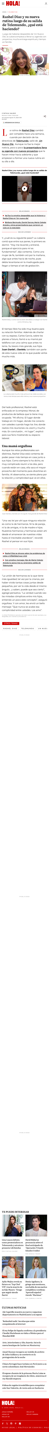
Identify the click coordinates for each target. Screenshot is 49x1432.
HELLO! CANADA (32, 1414)
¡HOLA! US (5, 1414)
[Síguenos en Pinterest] (16, 1423)
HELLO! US (30, 1412)
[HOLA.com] (24, 1403)
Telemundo (22, 141)
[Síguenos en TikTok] (20, 1423)
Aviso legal (9, 1427)
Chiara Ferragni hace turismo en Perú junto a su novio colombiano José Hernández (24, 1365)
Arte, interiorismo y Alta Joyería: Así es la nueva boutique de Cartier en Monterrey (21, 1343)
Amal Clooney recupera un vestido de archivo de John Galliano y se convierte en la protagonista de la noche (23, 1354)
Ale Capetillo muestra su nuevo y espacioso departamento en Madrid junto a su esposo (22, 1313)
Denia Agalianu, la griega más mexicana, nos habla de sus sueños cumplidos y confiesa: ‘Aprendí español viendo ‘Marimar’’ (36, 1288)
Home (4, 12)
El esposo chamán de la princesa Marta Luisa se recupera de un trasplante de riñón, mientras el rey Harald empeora (24, 1376)
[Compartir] (45, 116)
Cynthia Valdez (9, 113)
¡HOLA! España (7, 1412)
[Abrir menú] (3, 4)
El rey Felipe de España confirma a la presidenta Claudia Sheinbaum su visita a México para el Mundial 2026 (24, 1333)
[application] (24, 189)
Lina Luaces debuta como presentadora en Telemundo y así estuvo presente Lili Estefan (13, 1243)
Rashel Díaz (28, 130)
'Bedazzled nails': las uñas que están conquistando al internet (18, 1322)
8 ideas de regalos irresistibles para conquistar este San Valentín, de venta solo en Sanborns (23, 1386)
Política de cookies (30, 1427)
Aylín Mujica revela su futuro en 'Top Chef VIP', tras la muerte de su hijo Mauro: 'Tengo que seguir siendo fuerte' (12, 1288)
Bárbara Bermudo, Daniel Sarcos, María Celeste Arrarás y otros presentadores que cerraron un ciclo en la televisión (24, 225)
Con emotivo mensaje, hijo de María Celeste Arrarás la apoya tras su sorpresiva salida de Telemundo (23, 563)
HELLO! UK (6, 1416)
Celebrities (12, 12)
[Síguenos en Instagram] (11, 1423)
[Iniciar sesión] (46, 4)
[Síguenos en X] (7, 1423)
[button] (24, 188)
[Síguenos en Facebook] (3, 1423)
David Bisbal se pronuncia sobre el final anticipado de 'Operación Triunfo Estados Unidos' (34, 1245)
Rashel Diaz (10, 628)
